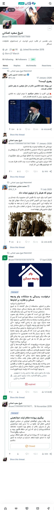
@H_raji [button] (12, 77)
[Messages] (37, 508)
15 (7, 59)
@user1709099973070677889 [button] (22, 143)
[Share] (50, 129)
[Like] (10, 454)
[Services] (3, 3)
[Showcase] (5, 508)
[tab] (5, 65)
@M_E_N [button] (12, 189)
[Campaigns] (48, 508)
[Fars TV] (27, 508)
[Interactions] (16, 508)
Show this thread (17, 134)
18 (21, 59)
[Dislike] (18, 392)
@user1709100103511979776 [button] (21, 259)
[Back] (4, 10)
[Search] (50, 3)
